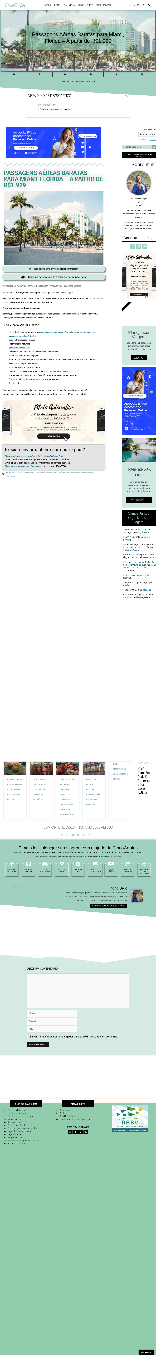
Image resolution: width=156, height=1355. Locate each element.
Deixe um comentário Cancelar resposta (55, 109)
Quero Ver (139, 358)
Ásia (64, 5)
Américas (47, 5)
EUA (46, 286)
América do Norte (25, 286)
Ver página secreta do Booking (138, 500)
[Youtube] (144, 246)
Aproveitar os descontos (19, 347)
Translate (153, 140)
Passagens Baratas (72, 286)
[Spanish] (155, 129)
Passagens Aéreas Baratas (77, 472)
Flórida (52, 286)
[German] (150, 129)
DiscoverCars (149, 557)
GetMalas (146, 590)
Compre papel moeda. (59, 371)
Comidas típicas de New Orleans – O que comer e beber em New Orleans (14, 789)
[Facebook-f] (75, 1132)
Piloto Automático (103, 5)
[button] (14, 74)
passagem (40, 472)
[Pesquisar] (134, 5)
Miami (59, 286)
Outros (90, 5)
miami (33, 472)
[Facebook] (138, 246)
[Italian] (152, 129)
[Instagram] (132, 246)
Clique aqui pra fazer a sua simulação (22, 466)
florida (27, 472)
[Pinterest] (85, 1132)
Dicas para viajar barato (47, 105)
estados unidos (15, 472)
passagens (62, 472)
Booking (127, 539)
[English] (145, 129)
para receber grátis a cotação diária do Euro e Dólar (34, 456)
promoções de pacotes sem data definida (57, 332)
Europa (57, 5)
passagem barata (50, 472)
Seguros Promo (132, 550)
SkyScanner (143, 532)
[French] (147, 129)
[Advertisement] (139, 639)
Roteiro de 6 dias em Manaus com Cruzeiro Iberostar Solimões (41, 789)
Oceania (81, 5)
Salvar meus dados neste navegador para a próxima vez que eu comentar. (74, 1036)
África (71, 5)
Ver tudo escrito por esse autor (108, 906)
